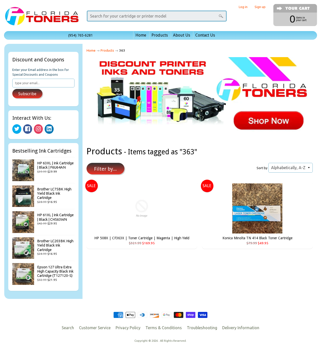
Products (159, 35)
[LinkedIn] (49, 129)
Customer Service (95, 327)
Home (140, 35)
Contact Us (205, 35)
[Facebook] (27, 129)
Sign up (260, 7)
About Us (181, 35)
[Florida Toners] (41, 18)
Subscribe (27, 93)
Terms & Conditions (163, 327)
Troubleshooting (202, 327)
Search (68, 327)
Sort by (262, 168)
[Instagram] (38, 129)
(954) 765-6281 (80, 35)
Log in (243, 7)
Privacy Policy (128, 327)
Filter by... (105, 169)
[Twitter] (16, 129)
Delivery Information (240, 327)
